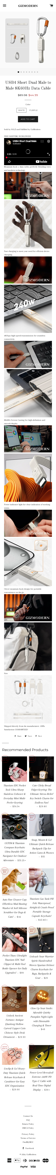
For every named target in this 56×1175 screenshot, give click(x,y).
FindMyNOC (28, 1142)
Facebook (29, 1148)
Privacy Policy (28, 1134)
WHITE (21, 110)
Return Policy (28, 1124)
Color (28, 104)
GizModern (31, 1154)
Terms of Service (28, 1138)
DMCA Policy (28, 1128)
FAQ (28, 1120)
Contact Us (28, 1116)
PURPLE (33, 110)
